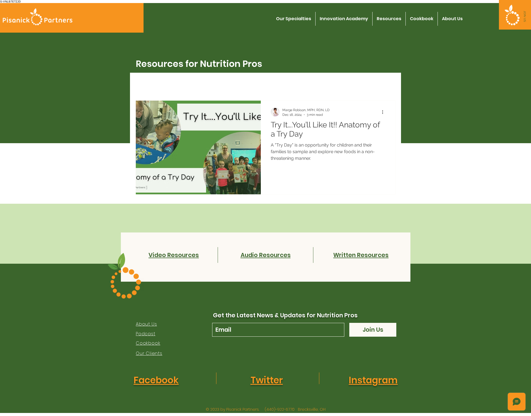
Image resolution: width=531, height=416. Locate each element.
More (354, 84)
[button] (524, 16)
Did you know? (183, 84)
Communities (322, 84)
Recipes (218, 84)
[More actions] (384, 112)
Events (245, 84)
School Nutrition (280, 84)
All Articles (146, 84)
